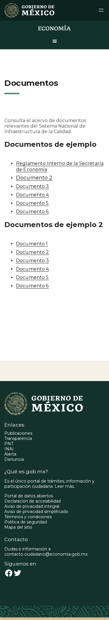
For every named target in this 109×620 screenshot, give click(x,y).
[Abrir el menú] (101, 10)
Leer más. (65, 486)
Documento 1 (32, 243)
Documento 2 (34, 178)
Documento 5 (32, 203)
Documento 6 (32, 211)
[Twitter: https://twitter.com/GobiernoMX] (17, 573)
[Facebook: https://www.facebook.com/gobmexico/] (8, 573)
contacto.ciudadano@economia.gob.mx (46, 554)
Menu (54, 43)
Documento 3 (32, 186)
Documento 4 (32, 194)
